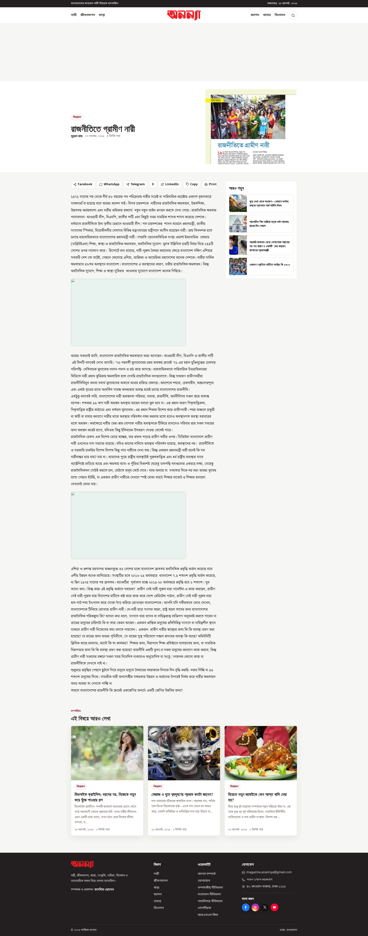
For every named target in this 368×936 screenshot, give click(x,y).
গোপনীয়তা (204, 908)
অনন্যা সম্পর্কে (207, 874)
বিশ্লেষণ (77, 117)
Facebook (85, 184)
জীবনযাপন (87, 15)
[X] (265, 907)
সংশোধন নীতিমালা (209, 894)
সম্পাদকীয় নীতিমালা (210, 888)
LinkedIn (172, 184)
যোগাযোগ (204, 881)
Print (213, 184)
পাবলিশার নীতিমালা (210, 901)
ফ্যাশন (255, 15)
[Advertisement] (184, 52)
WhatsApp (111, 184)
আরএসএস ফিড (208, 915)
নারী (74, 15)
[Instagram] (255, 907)
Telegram (138, 184)
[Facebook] (246, 907)
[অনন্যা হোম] (184, 15)
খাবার (267, 15)
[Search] (293, 15)
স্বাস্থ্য (102, 15)
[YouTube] (274, 907)
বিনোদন (280, 15)
